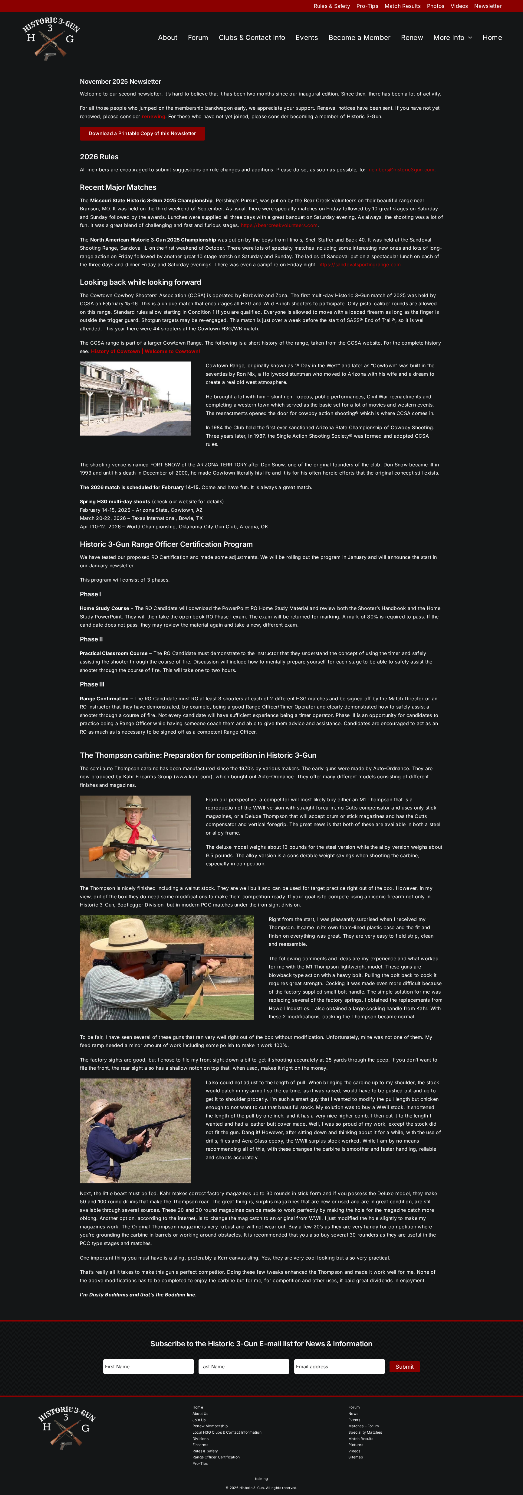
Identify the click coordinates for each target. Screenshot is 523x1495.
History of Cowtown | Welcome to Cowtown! (145, 351)
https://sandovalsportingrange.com (359, 264)
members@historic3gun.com (401, 170)
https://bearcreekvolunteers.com (279, 225)
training (261, 1479)
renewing (153, 116)
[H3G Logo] (51, 18)
